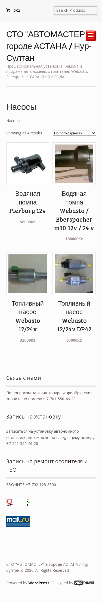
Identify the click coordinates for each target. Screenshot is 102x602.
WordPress (39, 582)
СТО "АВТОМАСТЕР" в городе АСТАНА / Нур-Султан (50, 45)
